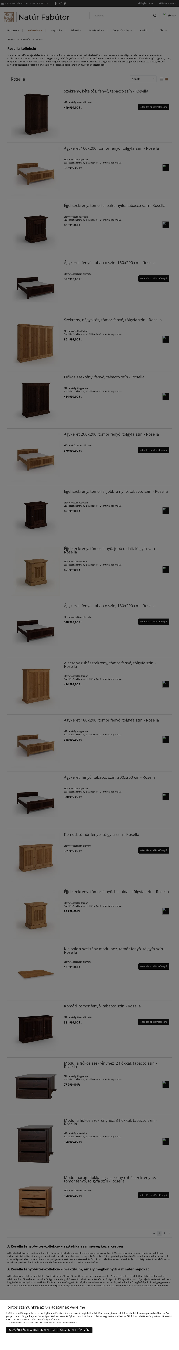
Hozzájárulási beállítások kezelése (32, 1330)
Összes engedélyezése (75, 1330)
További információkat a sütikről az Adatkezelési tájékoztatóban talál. (41, 1322)
